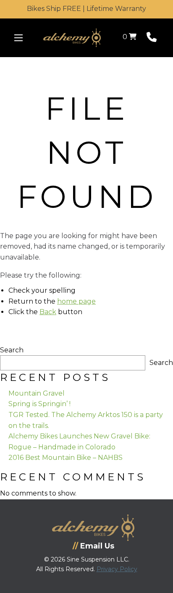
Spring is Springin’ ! (39, 404)
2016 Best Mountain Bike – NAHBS (65, 458)
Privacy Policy (117, 569)
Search (12, 350)
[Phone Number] (152, 39)
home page (76, 301)
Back (47, 312)
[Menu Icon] (18, 37)
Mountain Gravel (36, 393)
